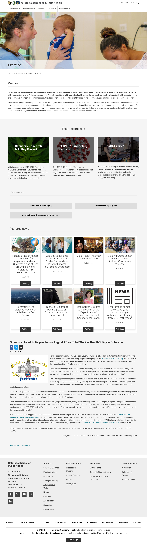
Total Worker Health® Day (112, 359)
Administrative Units (49, 486)
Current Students (73, 475)
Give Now (137, 522)
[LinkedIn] (11, 505)
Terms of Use (76, 522)
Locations (95, 463)
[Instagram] (32, 497)
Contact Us (47, 497)
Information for (73, 463)
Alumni (69, 479)
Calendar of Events (126, 473)
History (46, 492)
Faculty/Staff (71, 484)
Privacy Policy (60, 522)
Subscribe (47, 505)
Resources (64, 9)
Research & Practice (46, 9)
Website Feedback (28, 522)
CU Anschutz (95, 468)
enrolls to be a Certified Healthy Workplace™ (101, 423)
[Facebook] (11, 497)
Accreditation (48, 501)
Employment (48, 509)
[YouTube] (25, 497)
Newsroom (126, 468)
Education (14, 9)
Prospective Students (71, 469)
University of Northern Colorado (99, 477)
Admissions (28, 9)
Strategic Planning (50, 481)
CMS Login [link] (73, 540)
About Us (48, 463)
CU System (45, 522)
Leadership (48, 476)
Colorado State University (100, 472)
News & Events (129, 463)
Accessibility (92, 522)
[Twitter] (18, 497)
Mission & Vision (50, 472)
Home (10, 73)
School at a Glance (51, 468)
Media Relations (128, 479)
